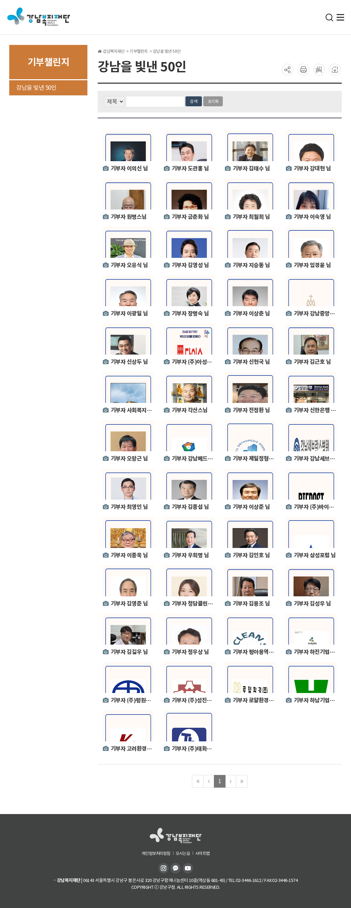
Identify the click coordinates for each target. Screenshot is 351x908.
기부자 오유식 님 (129, 265)
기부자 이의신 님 (129, 168)
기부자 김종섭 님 (190, 507)
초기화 (213, 101)
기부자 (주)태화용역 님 (197, 748)
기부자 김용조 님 (251, 603)
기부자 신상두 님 (129, 362)
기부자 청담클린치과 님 (198, 603)
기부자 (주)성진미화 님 (197, 700)
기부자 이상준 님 (251, 507)
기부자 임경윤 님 (312, 265)
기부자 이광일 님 (129, 313)
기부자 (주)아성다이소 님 (200, 362)
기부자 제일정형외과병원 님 (264, 458)
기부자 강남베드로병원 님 (200, 458)
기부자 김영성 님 (190, 265)
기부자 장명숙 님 (190, 313)
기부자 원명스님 (129, 216)
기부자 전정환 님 (251, 410)
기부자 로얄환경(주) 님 (258, 700)
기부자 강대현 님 (312, 168)
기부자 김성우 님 (312, 603)
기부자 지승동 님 (251, 265)
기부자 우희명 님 (190, 555)
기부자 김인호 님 (251, 555)
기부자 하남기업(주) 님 (319, 700)
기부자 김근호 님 (312, 362)
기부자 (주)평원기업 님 (136, 700)
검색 (193, 101)
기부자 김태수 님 (251, 168)
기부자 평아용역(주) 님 (258, 652)
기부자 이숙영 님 (312, 216)
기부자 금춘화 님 (190, 216)
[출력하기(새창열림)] (303, 69)
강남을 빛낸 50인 (36, 88)
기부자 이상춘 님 (251, 313)
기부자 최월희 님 (251, 216)
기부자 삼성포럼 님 (315, 555)
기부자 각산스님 (190, 410)
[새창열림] (164, 867)
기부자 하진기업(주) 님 (319, 652)
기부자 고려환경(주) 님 (136, 748)
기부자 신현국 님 (251, 362)
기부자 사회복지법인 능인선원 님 (147, 410)
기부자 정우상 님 (190, 652)
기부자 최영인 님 (129, 507)
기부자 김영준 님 (129, 603)
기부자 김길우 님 (129, 652)
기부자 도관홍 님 (190, 168)
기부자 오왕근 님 (129, 458)
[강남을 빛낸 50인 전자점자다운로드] (335, 69)
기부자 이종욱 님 (129, 555)
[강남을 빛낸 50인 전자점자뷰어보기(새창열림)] (319, 69)
